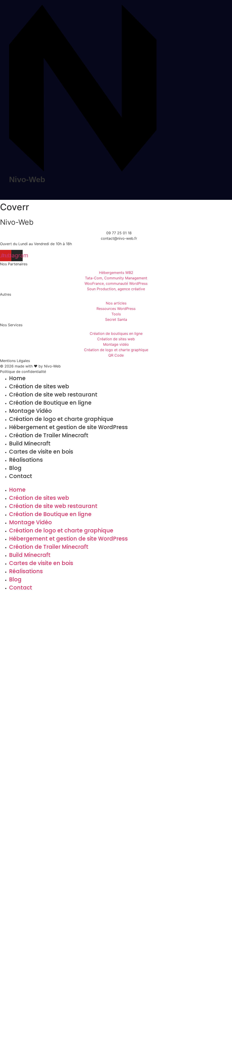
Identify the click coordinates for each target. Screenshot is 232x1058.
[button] (116, 483)
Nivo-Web (27, 179)
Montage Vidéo (30, 411)
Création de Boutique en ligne (50, 402)
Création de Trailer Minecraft (48, 435)
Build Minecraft (30, 443)
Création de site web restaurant (53, 394)
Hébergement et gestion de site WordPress (68, 427)
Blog (15, 468)
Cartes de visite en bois (41, 451)
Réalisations (26, 460)
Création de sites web (39, 386)
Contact (20, 476)
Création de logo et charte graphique (61, 419)
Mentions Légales (15, 360)
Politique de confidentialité (23, 371)
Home (17, 378)
